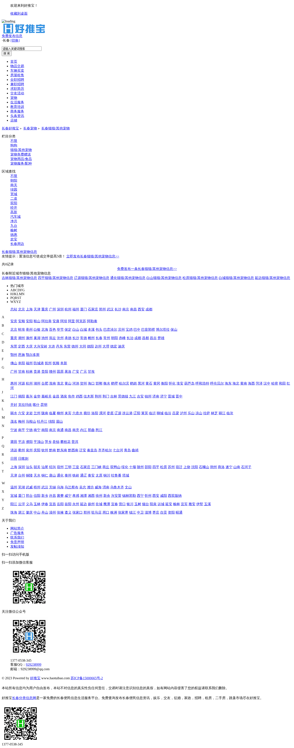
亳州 (29, 329)
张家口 (77, 512)
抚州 (48, 363)
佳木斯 (89, 396)
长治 (130, 338)
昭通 (179, 512)
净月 (13, 221)
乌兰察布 (71, 487)
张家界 (123, 512)
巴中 (136, 329)
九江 (132, 396)
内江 (83, 430)
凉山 (198, 413)
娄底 (110, 413)
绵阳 (51, 421)
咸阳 (163, 495)
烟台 (145, 504)
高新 (13, 212)
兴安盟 (116, 495)
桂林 (29, 371)
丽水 (13, 413)
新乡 (44, 495)
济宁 (163, 396)
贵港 (37, 371)
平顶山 (39, 442)
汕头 (29, 467)
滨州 (121, 329)
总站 (13, 309)
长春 (99, 338)
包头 (99, 329)
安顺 (21, 321)
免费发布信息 (12, 36)
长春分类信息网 (24, 698)
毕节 (60, 329)
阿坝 (63, 321)
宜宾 (184, 504)
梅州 (21, 421)
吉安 (140, 396)
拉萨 (206, 413)
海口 (91, 383)
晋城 (171, 396)
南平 (21, 430)
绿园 (13, 189)
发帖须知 (17, 546)
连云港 (127, 413)
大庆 (29, 346)
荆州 (98, 396)
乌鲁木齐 (117, 487)
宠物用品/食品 (21, 159)
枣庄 (155, 512)
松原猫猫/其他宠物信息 (200, 278)
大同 (82, 346)
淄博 (148, 512)
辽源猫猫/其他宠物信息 (91, 278)
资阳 (171, 512)
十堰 (132, 467)
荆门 (105, 396)
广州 (52, 309)
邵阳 (148, 467)
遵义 (68, 512)
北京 (21, 309)
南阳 (44, 430)
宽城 (13, 194)
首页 (13, 61)
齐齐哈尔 (105, 450)
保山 (173, 329)
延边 (83, 504)
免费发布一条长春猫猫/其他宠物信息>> (147, 269)
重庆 (44, 309)
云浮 (21, 504)
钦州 (44, 450)
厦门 (83, 309)
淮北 (60, 383)
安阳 (29, 321)
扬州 (91, 504)
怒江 (99, 430)
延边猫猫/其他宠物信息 (272, 278)
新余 (106, 495)
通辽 (83, 475)
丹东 (59, 346)
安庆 (13, 321)
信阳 (37, 495)
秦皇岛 (92, 450)
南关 (13, 185)
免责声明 (17, 542)
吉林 (113, 396)
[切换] (15, 40)
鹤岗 (133, 383)
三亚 (75, 467)
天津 (37, 309)
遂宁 (229, 467)
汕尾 (44, 467)
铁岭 (75, 475)
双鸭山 (115, 467)
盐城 (99, 504)
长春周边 (17, 244)
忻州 (148, 495)
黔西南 (73, 450)
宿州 (60, 467)
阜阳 (21, 363)
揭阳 (21, 396)
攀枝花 (65, 442)
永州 (75, 504)
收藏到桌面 (19, 13)
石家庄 (93, 309)
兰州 (37, 413)
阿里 (71, 321)
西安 (141, 309)
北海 (44, 329)
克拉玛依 (25, 405)
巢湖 (37, 338)
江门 (13, 396)
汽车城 (15, 216)
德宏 (113, 346)
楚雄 (161, 338)
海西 (251, 383)
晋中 (179, 396)
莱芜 (144, 413)
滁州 (29, 338)
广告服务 (17, 533)
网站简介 (17, 528)
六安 (21, 413)
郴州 (91, 338)
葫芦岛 (189, 383)
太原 (99, 475)
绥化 (124, 467)
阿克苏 (81, 321)
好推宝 (35, 678)
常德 (83, 338)
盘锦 (56, 442)
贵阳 (44, 371)
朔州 (213, 467)
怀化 (172, 383)
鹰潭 (106, 504)
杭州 (68, 309)
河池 (75, 383)
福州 (75, 309)
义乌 (29, 504)
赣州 (52, 371)
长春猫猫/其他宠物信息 (19, 252)
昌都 (145, 338)
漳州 (52, 512)
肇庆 (29, 512)
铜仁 (44, 475)
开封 (13, 405)
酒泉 (63, 396)
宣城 (13, 495)
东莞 (13, 346)
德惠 (13, 235)
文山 (128, 487)
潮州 (21, 338)
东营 (67, 346)
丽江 (222, 413)
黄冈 (156, 383)
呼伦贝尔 (217, 383)
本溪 (91, 329)
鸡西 (79, 396)
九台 (13, 226)
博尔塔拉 (163, 329)
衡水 (106, 383)
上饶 (186, 467)
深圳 (60, 309)
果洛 (68, 371)
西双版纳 (175, 495)
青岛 (127, 450)
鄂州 (13, 355)
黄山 (68, 383)
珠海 (13, 512)
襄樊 (60, 495)
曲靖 (135, 450)
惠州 (13, 383)
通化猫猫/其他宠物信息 (127, 278)
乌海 (60, 487)
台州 (21, 475)
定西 (21, 346)
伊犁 (199, 504)
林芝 (214, 413)
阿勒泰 (92, 321)
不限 (13, 141)
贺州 (83, 383)
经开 (13, 207)
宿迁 (179, 467)
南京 (125, 309)
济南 (155, 396)
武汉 (110, 309)
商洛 (221, 467)
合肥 (44, 383)
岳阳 (60, 504)
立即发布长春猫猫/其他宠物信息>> (92, 256)
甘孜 (91, 371)
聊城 (160, 413)
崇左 (52, 338)
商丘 (105, 467)
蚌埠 (21, 329)
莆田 (13, 442)
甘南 (21, 371)
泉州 (29, 450)
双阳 (13, 203)
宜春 (114, 504)
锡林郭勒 (129, 495)
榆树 (13, 230)
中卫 (140, 512)
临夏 (52, 413)
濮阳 (29, 442)
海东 (228, 383)
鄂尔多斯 (33, 355)
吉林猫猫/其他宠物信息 (19, 278)
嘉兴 (29, 396)
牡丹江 (42, 421)
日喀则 (23, 458)
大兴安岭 (40, 346)
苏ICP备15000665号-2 (87, 678)
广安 (75, 371)
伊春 (44, 504)
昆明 (43, 405)
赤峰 (122, 338)
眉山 (59, 421)
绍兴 (52, 467)
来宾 (68, 413)
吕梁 (175, 413)
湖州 (37, 383)
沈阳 (194, 467)
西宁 (140, 495)
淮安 (179, 383)
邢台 (29, 495)
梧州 (37, 487)
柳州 (60, 413)
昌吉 (153, 338)
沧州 (60, 338)
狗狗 (13, 145)
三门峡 (96, 467)
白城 (83, 329)
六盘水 (77, 413)
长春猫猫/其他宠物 (55, 128)
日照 (13, 458)
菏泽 (259, 383)
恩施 (21, 355)
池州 (44, 338)
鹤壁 (114, 383)
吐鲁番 (116, 475)
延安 (168, 504)
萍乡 (48, 442)
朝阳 (13, 180)
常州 (106, 338)
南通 (60, 430)
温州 (13, 487)
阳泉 (153, 504)
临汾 (167, 413)
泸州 (183, 413)
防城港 (39, 363)
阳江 (13, 504)
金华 (37, 396)
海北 (235, 383)
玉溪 (207, 504)
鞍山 (37, 321)
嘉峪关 (46, 396)
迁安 (82, 450)
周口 (105, 512)
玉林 (37, 504)
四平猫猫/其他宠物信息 (55, 278)
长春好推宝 (10, 128)
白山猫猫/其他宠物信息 (164, 278)
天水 (37, 475)
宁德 (29, 430)
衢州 (21, 450)
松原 (163, 467)
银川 (130, 504)
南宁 (37, 430)
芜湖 (21, 487)
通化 (60, 475)
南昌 (133, 309)
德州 (74, 346)
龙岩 (29, 413)
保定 (68, 329)
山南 (236, 467)
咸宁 (68, 495)
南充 (75, 430)
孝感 (75, 495)
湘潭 (83, 495)
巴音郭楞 (148, 329)
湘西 (91, 495)
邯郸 (99, 383)
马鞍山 (31, 421)
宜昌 (52, 504)
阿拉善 (46, 321)
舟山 (44, 512)
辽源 (118, 413)
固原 (60, 371)
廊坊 (87, 413)
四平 (155, 467)
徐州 (99, 495)
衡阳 (164, 383)
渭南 (105, 487)
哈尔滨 (124, 383)
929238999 (33, 664)
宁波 (13, 430)
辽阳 (136, 413)
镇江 (132, 512)
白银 (37, 329)
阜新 (63, 363)
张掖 (60, 512)
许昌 (52, 495)
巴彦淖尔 (110, 329)
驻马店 (96, 512)
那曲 (91, 430)
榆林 (176, 504)
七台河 (118, 450)
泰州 (68, 475)
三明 (68, 467)
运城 (161, 504)
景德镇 (123, 396)
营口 (122, 504)
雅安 (192, 504)
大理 (105, 346)
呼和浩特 (202, 383)
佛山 (13, 363)
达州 (98, 346)
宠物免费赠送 (20, 154)
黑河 (141, 383)
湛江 (21, 512)
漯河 (102, 413)
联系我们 (17, 537)
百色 (52, 329)
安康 (56, 321)
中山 (37, 512)
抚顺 (56, 363)
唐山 (52, 475)
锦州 (148, 396)
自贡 (163, 512)
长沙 (118, 309)
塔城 (125, 475)
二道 (13, 198)
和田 (282, 383)
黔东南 (62, 450)
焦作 (71, 396)
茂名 (13, 421)
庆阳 (37, 450)
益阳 (68, 504)
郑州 (102, 309)
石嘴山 (204, 467)
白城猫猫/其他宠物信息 (236, 278)
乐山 (191, 413)
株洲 (113, 512)
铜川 (106, 475)
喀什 (36, 405)
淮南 (52, 383)
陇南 (44, 413)
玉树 (137, 504)
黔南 (52, 450)
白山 (75, 329)
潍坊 (90, 487)
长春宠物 (30, 128)
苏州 (171, 467)
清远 (13, 450)
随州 (140, 467)
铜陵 (29, 475)
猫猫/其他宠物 (21, 150)
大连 (51, 346)
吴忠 (82, 487)
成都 (148, 309)
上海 (29, 309)
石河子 (246, 467)
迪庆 (121, 346)
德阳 (90, 346)
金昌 (56, 396)
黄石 (148, 383)
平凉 (21, 442)
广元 (83, 371)
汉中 (266, 383)
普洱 (74, 442)
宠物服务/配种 (21, 163)
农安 (13, 239)
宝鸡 (129, 329)
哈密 (274, 383)
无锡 (52, 487)
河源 (21, 383)
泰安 (91, 475)
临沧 (229, 413)
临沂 (152, 413)
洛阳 (94, 413)
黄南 (243, 383)
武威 (29, 487)
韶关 (37, 467)
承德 (68, 338)
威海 (98, 487)
